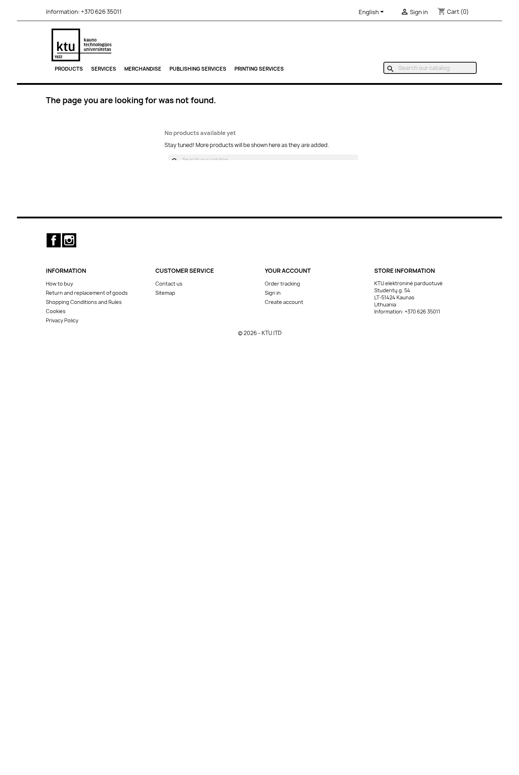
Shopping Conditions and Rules (84, 302)
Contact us (169, 283)
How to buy (59, 283)
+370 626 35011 (101, 12)
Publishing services (197, 68)
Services (103, 68)
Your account (288, 271)
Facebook (54, 240)
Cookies (56, 311)
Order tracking (282, 283)
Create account (284, 302)
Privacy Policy (62, 320)
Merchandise (142, 68)
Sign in (273, 292)
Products (69, 68)
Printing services (259, 68)
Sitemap (165, 292)
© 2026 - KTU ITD (259, 333)
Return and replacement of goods (87, 292)
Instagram (69, 240)
